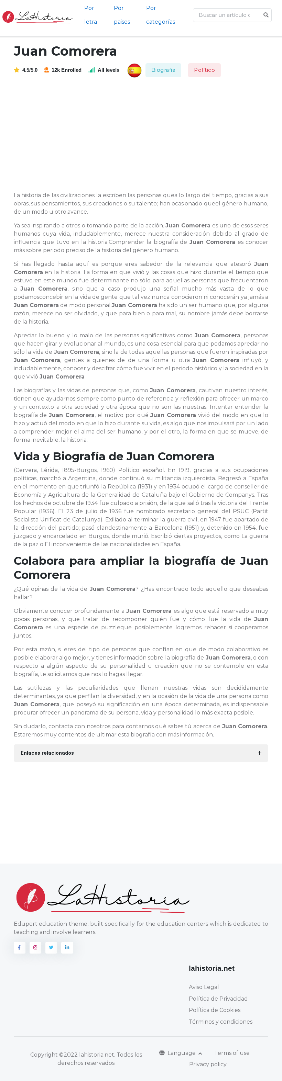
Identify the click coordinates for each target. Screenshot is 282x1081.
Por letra (90, 15)
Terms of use (232, 1053)
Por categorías (160, 15)
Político (204, 70)
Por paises (122, 15)
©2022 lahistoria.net (86, 1054)
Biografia (163, 70)
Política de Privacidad (218, 998)
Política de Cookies (214, 1010)
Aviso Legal (204, 987)
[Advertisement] (145, 135)
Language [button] (182, 1053)
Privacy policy (208, 1064)
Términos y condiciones (220, 1021)
